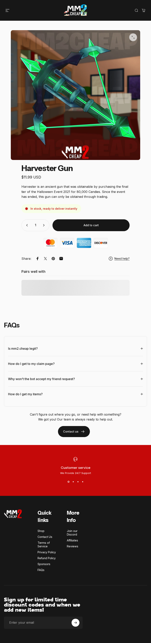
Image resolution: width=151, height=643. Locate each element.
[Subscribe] (75, 623)
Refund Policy (47, 558)
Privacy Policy (47, 552)
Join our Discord (72, 532)
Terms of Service (44, 544)
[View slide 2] (73, 481)
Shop (41, 531)
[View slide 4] (82, 481)
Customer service (75, 467)
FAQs (41, 570)
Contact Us (45, 536)
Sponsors (44, 564)
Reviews (72, 546)
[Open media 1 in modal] (133, 37)
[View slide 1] (68, 481)
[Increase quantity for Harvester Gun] (44, 225)
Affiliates (72, 540)
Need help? (122, 258)
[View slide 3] (78, 481)
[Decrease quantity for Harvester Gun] (26, 225)
